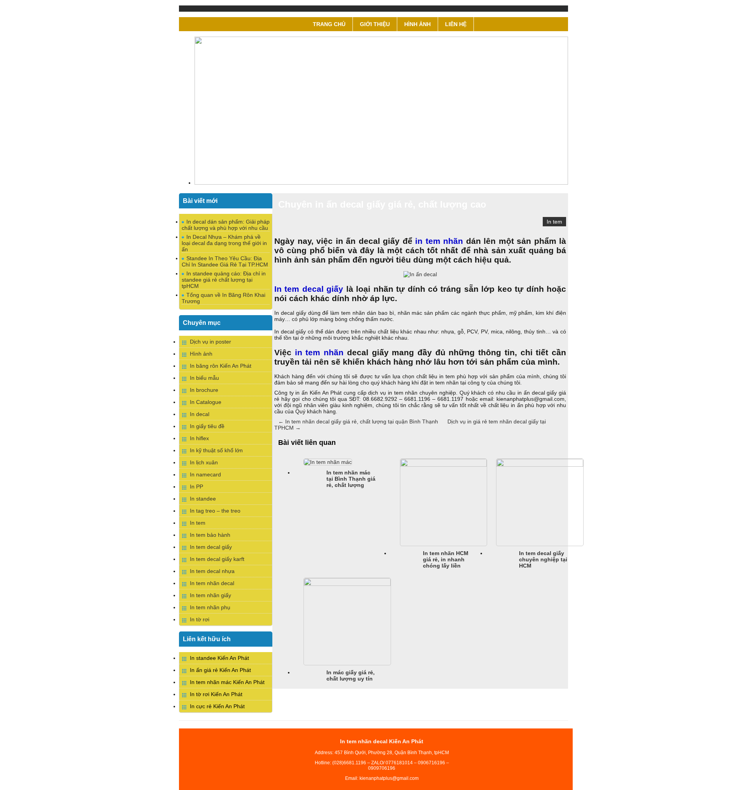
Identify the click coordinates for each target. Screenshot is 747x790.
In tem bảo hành (210, 535)
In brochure (204, 390)
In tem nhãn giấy (210, 595)
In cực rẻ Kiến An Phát (217, 706)
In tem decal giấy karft (217, 559)
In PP (196, 486)
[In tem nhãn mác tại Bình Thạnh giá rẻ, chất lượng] (327, 462)
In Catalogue (205, 402)
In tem (554, 222)
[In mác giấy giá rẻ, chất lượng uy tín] (347, 584)
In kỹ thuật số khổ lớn (216, 450)
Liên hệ (455, 24)
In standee (203, 499)
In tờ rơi (199, 619)
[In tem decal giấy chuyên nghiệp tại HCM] (540, 465)
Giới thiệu (375, 24)
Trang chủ (329, 24)
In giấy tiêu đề (207, 426)
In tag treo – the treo (215, 511)
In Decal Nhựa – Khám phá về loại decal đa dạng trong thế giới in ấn (224, 243)
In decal (199, 414)
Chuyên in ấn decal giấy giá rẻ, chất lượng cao (382, 204)
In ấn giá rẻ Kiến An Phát (220, 670)
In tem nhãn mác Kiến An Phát (227, 682)
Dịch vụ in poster (210, 342)
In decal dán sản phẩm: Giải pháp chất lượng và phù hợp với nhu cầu (226, 225)
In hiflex (199, 438)
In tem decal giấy (211, 547)
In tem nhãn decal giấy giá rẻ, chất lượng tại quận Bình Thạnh (358, 421)
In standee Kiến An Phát (219, 658)
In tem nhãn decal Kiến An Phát (381, 741)
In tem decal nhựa (212, 571)
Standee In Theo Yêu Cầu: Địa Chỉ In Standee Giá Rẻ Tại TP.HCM (225, 261)
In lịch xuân (204, 462)
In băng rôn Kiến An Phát (220, 366)
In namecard (205, 474)
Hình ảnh (417, 24)
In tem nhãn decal (212, 583)
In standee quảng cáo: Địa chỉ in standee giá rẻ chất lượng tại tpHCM (224, 279)
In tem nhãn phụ (210, 607)
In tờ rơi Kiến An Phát (216, 694)
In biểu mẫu (204, 378)
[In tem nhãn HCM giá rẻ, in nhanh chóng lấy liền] (443, 465)
